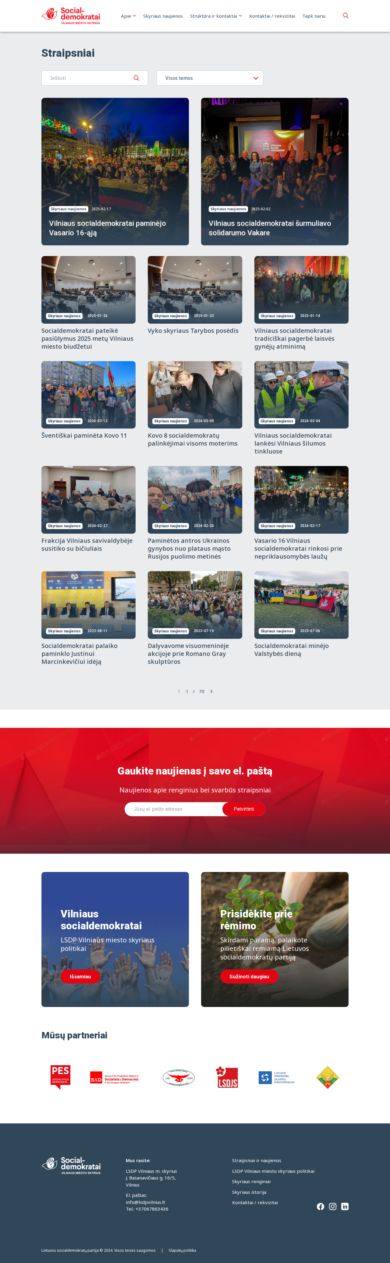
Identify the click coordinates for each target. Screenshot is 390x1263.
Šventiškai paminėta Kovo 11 (84, 435)
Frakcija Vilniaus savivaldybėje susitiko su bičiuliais (87, 544)
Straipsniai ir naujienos (256, 1160)
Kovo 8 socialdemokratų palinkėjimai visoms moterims (193, 439)
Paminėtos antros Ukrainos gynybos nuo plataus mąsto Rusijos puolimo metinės (189, 548)
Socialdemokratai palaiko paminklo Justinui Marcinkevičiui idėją (79, 654)
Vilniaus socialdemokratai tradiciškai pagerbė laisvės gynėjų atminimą (294, 338)
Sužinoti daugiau (249, 976)
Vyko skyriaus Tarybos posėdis (193, 330)
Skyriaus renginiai (251, 1181)
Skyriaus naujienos (163, 16)
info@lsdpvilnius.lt (145, 1202)
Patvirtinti (244, 809)
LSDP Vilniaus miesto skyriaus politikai (273, 1171)
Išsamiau (80, 976)
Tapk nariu (313, 16)
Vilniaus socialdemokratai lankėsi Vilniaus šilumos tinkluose (293, 443)
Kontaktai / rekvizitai (272, 16)
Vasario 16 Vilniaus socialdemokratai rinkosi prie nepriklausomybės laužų (298, 548)
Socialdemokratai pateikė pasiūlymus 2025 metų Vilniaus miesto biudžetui (87, 338)
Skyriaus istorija (249, 1192)
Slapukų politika (182, 1250)
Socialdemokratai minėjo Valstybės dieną (291, 650)
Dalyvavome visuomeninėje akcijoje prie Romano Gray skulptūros (188, 654)
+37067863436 (152, 1209)
